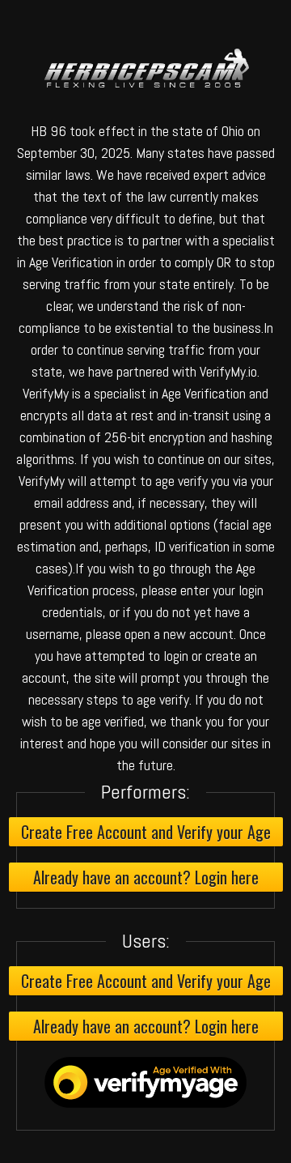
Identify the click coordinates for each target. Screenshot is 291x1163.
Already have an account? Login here (146, 877)
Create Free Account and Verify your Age (146, 832)
